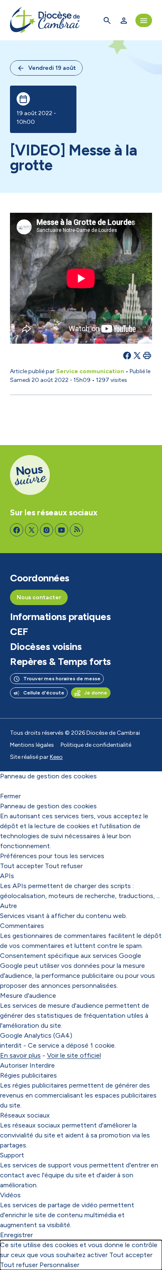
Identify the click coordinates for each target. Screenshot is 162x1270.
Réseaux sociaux (25, 1115)
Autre (8, 906)
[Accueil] (45, 20)
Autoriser (14, 1065)
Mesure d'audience (28, 995)
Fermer (10, 796)
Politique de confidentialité (96, 744)
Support (12, 1155)
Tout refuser (64, 866)
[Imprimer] (147, 355)
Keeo (56, 757)
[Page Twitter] (31, 530)
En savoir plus (20, 1055)
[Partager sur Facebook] (127, 355)
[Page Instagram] (46, 530)
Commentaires (22, 926)
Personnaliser (59, 1265)
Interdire (42, 1065)
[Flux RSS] (76, 530)
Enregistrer (16, 1235)
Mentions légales (32, 744)
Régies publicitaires (28, 1075)
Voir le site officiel (74, 1055)
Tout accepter (21, 866)
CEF (19, 632)
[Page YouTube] (61, 530)
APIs (7, 876)
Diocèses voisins (45, 647)
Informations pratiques (60, 617)
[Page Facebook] (16, 530)
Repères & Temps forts (60, 662)
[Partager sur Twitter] (137, 355)
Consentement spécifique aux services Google (70, 956)
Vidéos (10, 1195)
